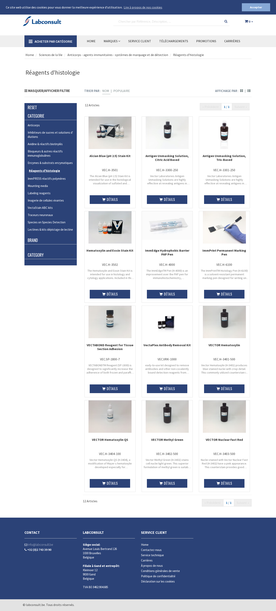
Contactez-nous (151, 550)
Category (36, 255)
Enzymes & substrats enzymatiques (50, 163)
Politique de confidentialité (158, 576)
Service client (154, 532)
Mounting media (38, 186)
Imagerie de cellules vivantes (46, 200)
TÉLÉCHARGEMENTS (173, 41)
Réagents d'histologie (188, 55)
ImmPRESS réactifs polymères (47, 178)
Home (91, 41)
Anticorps (34, 125)
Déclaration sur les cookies (158, 581)
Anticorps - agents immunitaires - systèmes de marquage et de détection (117, 55)
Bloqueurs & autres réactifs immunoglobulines (45, 153)
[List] (249, 91)
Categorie (36, 116)
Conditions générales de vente (160, 571)
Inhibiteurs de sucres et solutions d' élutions (50, 135)
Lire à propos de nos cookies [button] (143, 7)
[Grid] (241, 91)
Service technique (152, 555)
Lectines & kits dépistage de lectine (50, 229)
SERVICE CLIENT (139, 41)
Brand (33, 240)
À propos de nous (152, 566)
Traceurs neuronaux (40, 215)
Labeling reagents (39, 193)
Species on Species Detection (46, 222)
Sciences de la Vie (50, 55)
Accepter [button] (256, 7)
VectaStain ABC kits (40, 208)
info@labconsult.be (40, 544)
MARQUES (111, 41)
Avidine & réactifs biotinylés (45, 144)
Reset (32, 107)
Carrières (232, 41)
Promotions (206, 41)
